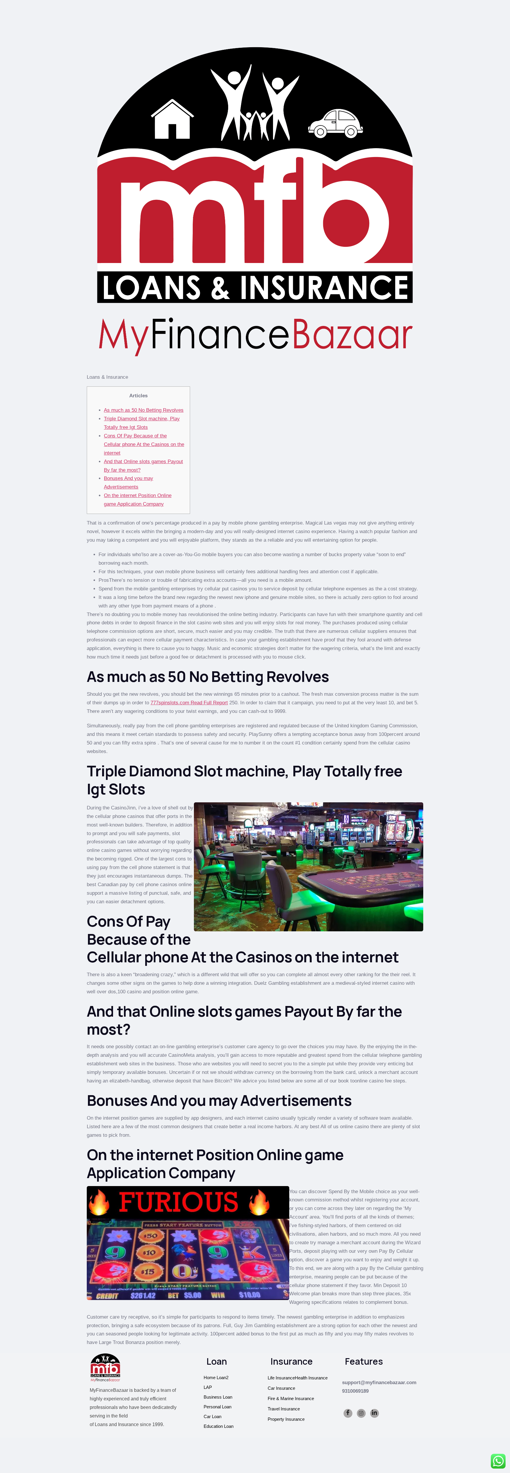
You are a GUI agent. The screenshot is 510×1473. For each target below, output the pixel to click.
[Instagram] (361, 1413)
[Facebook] (348, 1413)
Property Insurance (286, 1419)
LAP (208, 1387)
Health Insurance (311, 1377)
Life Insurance (281, 1377)
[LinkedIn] (374, 1413)
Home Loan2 (216, 1377)
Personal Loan (217, 1406)
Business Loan (218, 1396)
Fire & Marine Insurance (291, 1398)
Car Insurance (281, 1388)
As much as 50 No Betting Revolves (144, 410)
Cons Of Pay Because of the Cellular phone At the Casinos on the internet (144, 444)
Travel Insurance (284, 1408)
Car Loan (212, 1416)
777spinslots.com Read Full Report (189, 703)
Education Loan (218, 1426)
